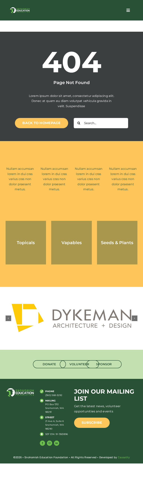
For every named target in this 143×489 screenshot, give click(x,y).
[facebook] (42, 443)
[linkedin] (56, 443)
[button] (8, 318)
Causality (124, 457)
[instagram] (49, 443)
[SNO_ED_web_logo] (19, 8)
